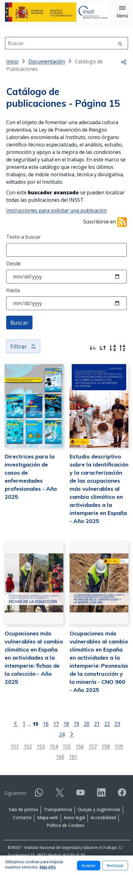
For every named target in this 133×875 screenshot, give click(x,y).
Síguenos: (15, 793)
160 (60, 756)
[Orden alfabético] (112, 348)
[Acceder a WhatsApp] (39, 795)
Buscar (19, 322)
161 (73, 756)
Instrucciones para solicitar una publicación (56, 210)
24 (62, 734)
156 (79, 746)
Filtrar (18, 346)
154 (53, 746)
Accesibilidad (103, 817)
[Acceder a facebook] (122, 795)
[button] (122, 12)
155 (66, 746)
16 (46, 723)
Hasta (13, 290)
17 (56, 723)
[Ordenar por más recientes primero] (92, 348)
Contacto (22, 817)
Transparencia (58, 809)
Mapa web (47, 817)
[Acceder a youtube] (80, 795)
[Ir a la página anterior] (15, 723)
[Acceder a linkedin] (101, 795)
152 (28, 746)
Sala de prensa (23, 809)
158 (105, 746)
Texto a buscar (23, 236)
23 (117, 723)
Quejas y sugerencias (99, 809)
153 (40, 746)
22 (107, 723)
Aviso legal (74, 817)
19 (76, 723)
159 (118, 746)
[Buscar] (120, 43)
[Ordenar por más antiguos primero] (102, 348)
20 (86, 723)
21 (97, 723)
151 (15, 746)
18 (66, 723)
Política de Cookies (65, 825)
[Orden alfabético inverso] (122, 348)
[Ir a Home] (57, 12)
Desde (13, 263)
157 (92, 746)
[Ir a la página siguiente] (72, 733)
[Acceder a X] (60, 795)
